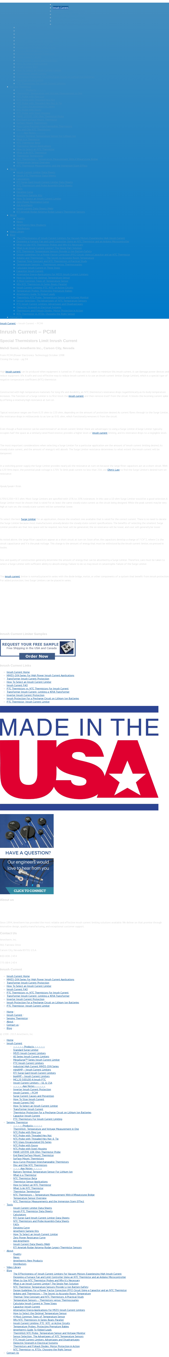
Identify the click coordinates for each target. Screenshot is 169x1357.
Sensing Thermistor (20, 86)
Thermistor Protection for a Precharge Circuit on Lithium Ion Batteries (56, 76)
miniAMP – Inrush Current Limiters (35, 34)
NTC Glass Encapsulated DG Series (36, 106)
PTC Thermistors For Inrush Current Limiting (41, 83)
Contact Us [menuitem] (13, 1352)
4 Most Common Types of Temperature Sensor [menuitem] (39, 1316)
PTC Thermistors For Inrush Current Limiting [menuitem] (37, 1119)
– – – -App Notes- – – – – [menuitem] (27, 1168)
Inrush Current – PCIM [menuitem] (25, 1092)
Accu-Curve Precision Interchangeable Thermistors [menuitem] (41, 1161)
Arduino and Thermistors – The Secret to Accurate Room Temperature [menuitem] (52, 1293)
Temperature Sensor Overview (33, 162)
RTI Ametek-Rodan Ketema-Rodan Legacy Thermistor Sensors (51, 211)
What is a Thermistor (28, 139)
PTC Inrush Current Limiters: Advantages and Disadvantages (50, 304)
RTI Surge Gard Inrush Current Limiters (38, 37)
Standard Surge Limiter (65, 14)
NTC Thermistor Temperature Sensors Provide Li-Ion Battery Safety (54, 251)
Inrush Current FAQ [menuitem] (23, 1102)
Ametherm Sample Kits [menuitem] (26, 1231)
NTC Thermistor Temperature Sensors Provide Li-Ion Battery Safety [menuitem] (50, 1287)
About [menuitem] (10, 1250)
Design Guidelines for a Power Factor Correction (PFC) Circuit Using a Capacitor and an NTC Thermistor (73, 254)
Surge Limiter (28, 519)
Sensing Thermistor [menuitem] (17, 1122)
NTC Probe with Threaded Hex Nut (36, 99)
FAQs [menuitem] (16, 1224)
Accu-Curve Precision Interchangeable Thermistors (44, 126)
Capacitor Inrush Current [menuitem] (26, 1115)
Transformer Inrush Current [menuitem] (28, 1109)
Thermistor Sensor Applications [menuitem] (30, 1181)
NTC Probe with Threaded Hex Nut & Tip (39, 103)
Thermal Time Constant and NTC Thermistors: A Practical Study (52, 261)
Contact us (13, 1024)
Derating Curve (25, 192)
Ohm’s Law (113, 469)
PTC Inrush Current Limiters (32, 27)
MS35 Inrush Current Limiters (69, 17)
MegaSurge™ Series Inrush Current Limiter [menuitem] (36, 1059)
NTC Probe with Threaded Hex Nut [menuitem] (32, 1135)
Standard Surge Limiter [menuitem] (25, 1049)
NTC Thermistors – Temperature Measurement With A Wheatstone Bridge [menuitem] (54, 1194)
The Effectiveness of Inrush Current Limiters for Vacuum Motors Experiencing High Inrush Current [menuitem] (67, 1273)
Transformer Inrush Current (32, 73)
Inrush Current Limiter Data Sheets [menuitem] (32, 1207)
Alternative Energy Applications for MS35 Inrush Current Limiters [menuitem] (49, 1310)
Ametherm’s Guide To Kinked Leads (36, 294)
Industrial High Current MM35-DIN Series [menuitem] (36, 1066)
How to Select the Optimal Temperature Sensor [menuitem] (40, 1313)
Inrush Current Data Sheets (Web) (35, 208)
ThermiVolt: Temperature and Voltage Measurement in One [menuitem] (46, 1128)
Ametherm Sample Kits (29, 195)
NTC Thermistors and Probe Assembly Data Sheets (44, 185)
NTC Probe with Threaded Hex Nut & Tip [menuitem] (36, 1138)
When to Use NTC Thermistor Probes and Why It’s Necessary (50, 244)
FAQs (19, 188)
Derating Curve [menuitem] (21, 1227)
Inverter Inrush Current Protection (35, 53)
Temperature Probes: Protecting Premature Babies (44, 290)
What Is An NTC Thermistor (32, 152)
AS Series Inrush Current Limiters (71, 20)
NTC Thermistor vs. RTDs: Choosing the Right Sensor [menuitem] (42, 1349)
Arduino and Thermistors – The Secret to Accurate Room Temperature (55, 257)
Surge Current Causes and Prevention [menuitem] (33, 1096)
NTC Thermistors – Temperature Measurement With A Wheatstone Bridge (57, 159)
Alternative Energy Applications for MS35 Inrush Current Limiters (52, 274)
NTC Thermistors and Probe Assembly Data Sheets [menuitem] (41, 1221)
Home (56, 4)
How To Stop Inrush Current (32, 63)
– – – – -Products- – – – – (31, 90)
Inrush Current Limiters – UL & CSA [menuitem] (32, 1082)
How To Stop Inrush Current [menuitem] (28, 1099)
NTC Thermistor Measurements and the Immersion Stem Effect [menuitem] (48, 1201)
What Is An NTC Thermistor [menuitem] (28, 1188)
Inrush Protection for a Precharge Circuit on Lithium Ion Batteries (43, 698)
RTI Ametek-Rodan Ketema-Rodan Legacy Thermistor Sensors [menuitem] (47, 1247)
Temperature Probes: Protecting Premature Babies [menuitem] (41, 1326)
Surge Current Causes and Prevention (37, 60)
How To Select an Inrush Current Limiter (39, 70)
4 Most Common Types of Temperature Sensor (42, 280)
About (13, 215)
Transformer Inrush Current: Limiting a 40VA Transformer (38, 691)
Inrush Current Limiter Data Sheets (36, 172)
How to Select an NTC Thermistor (35, 149)
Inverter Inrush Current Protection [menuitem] (32, 1089)
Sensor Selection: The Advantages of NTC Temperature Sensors (52, 300)
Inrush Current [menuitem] (14, 1043)
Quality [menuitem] (17, 1254)
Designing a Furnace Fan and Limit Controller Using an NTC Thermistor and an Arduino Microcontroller (73, 241)
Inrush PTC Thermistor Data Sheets (36, 175)
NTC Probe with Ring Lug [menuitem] (27, 1132)
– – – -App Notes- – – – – (31, 132)
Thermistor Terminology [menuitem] (26, 1191)
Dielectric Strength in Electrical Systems (39, 307)
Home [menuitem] (10, 1040)
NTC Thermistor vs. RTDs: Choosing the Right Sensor (46, 313)
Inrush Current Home (18, 672)
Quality (21, 218)
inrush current (13, 371)
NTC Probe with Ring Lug (30, 96)
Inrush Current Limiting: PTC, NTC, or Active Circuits (45, 287)
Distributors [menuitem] (19, 1263)
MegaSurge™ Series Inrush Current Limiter (76, 24)
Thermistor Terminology (30, 155)
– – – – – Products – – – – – (68, 11)
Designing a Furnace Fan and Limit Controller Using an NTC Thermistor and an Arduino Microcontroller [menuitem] (69, 1277)
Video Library (17, 231)
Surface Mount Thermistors (32, 122)
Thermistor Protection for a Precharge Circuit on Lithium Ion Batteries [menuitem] (52, 1112)
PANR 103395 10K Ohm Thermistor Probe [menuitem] (37, 1152)
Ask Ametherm (25, 205)
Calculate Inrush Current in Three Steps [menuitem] (35, 1303)
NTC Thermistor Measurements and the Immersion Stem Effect (52, 165)
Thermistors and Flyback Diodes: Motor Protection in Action (50, 310)
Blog (12, 234)
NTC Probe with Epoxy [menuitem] (25, 1145)
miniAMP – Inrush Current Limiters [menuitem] (32, 1069)
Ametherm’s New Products (31, 225)
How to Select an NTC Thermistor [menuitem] (32, 1184)
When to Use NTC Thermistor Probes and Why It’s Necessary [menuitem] (46, 1280)
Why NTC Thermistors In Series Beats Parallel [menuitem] (38, 1319)
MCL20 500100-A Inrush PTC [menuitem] (29, 1079)
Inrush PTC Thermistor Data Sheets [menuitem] (33, 1211)
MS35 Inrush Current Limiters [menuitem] (29, 1053)
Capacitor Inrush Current (30, 80)
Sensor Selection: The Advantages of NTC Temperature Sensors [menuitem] (48, 1336)
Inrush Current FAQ (27, 66)
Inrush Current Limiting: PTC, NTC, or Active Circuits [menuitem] (41, 1323)
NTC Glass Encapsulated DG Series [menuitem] (32, 1142)
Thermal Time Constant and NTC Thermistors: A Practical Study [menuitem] (48, 1296)
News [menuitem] (16, 1257)
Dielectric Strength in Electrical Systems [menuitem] (35, 1342)
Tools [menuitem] (10, 1204)
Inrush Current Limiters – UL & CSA (36, 47)
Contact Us (16, 317)
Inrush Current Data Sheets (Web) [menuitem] (31, 1244)
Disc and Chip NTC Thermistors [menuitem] (30, 1165)
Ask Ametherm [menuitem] (21, 1240)
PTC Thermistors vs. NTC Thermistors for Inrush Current (38, 688)
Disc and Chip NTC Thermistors (34, 129)
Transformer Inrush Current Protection (28, 678)
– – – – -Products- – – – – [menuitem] (27, 1125)
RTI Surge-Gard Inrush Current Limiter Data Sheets (45, 182)
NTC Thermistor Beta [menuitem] (25, 1178)
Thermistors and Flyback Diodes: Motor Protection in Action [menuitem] (46, 1346)
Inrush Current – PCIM (29, 57)
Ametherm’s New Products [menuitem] (28, 1260)
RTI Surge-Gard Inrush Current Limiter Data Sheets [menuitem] (41, 1217)
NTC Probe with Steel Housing (33, 113)
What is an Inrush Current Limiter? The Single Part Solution (49, 248)
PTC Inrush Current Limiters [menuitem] (28, 1063)
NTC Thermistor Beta (28, 142)
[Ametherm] (26, 18)
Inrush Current (60, 7)
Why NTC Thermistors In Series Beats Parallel (42, 284)
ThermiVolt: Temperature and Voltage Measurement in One (49, 93)
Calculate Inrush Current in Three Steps (38, 267)
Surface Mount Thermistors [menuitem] (28, 1158)
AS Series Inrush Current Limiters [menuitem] (31, 1056)
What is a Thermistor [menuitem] (24, 1175)
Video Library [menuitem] (14, 1267)
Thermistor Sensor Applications (34, 146)
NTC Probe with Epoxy (29, 109)
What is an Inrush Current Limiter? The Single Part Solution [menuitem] (46, 1283)
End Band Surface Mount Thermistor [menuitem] (33, 1155)
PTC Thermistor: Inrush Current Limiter (28, 701)
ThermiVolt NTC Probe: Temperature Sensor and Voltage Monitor (53, 297)
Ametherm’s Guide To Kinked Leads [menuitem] (32, 1329)
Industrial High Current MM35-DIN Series (39, 30)
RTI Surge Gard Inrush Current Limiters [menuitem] (34, 1073)
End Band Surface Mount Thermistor (37, 119)
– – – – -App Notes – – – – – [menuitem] (29, 1086)
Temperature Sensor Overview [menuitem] (30, 1198)
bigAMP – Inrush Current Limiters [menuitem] (31, 1076)
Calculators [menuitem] (19, 1214)
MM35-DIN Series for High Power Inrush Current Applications (40, 675)
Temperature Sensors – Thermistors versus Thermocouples (49, 264)
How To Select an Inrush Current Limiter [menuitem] (35, 1105)
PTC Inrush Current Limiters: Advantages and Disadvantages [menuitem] (46, 1339)
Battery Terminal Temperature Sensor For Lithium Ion (46, 136)
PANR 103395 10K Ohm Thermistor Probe (40, 116)
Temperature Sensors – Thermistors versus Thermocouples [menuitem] (46, 1300)
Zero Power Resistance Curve (33, 201)
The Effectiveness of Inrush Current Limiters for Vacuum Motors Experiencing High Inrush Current (71, 238)
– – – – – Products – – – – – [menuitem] (29, 1046)
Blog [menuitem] (9, 1270)
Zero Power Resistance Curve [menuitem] (29, 1237)
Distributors (23, 228)
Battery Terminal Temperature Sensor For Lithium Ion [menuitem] (43, 1171)
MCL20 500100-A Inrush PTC (33, 43)
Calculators (23, 178)
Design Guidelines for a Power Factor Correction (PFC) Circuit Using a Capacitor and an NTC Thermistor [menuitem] (70, 1290)
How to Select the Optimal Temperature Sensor (43, 277)
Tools (13, 169)
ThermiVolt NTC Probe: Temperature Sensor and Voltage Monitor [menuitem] (49, 1333)
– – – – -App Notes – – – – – (33, 50)
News (20, 221)
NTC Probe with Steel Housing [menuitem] (30, 1148)
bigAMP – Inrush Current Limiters (35, 40)
